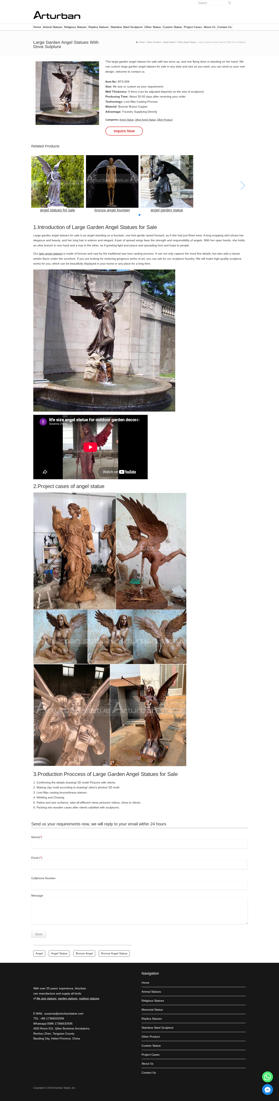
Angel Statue (126, 119)
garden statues (67, 998)
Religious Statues (75, 27)
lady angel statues (50, 253)
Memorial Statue (152, 1009)
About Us (209, 27)
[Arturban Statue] (56, 18)
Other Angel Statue (145, 119)
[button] (139, 215)
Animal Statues (52, 27)
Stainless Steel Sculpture (126, 27)
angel (39, 953)
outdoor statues (89, 998)
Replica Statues (98, 27)
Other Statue (152, 27)
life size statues (46, 998)
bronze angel (84, 953)
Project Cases (193, 27)
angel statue (59, 953)
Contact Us (224, 27)
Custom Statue (172, 27)
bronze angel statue (114, 953)
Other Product (164, 119)
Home (37, 27)
